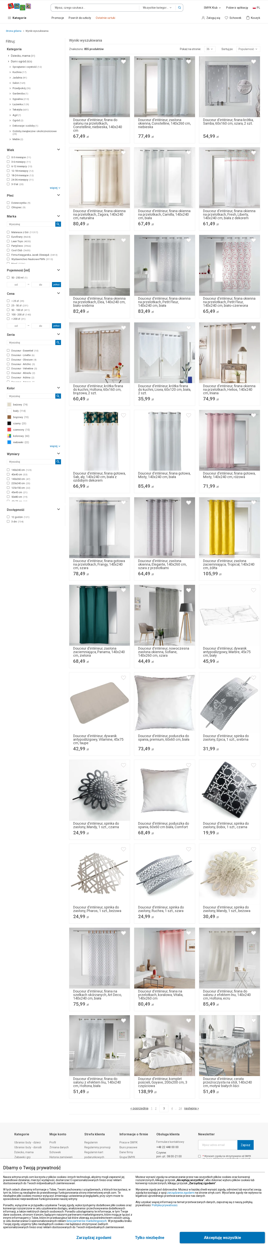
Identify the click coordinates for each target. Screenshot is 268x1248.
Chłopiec (18, 207)
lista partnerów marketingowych (87, 1220)
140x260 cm (20, 478)
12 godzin (20, 517)
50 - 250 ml (19, 277)
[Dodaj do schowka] (123, 61)
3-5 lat (17, 184)
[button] (179, 8)
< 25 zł (17, 300)
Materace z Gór (24, 232)
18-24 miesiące (22, 175)
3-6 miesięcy (21, 161)
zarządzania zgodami (180, 1192)
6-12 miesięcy (21, 166)
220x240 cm (20, 483)
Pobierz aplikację (237, 7)
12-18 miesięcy (22, 170)
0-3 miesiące (21, 157)
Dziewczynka (20, 202)
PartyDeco (21, 245)
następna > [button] (191, 1108)
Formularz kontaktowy (170, 1141)
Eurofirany (21, 236)
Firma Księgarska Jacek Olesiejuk (34, 254)
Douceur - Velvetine (24, 368)
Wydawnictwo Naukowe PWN (32, 259)
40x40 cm (19, 474)
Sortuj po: (227, 49)
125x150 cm (20, 487)
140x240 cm (21, 469)
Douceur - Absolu (23, 373)
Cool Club (20, 250)
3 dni (17, 521)
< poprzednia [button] (139, 1108)
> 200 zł (18, 318)
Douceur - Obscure (23, 359)
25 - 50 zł (19, 305)
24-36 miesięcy (22, 179)
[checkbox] (8, 157)
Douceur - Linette (23, 355)
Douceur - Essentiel (24, 350)
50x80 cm (19, 496)
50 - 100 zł (20, 310)
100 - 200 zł (21, 314)
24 (180, 1108)
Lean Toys (21, 241)
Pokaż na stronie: (190, 49)
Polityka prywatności (164, 1205)
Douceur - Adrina (22, 377)
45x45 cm (19, 492)
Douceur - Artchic (23, 364)
